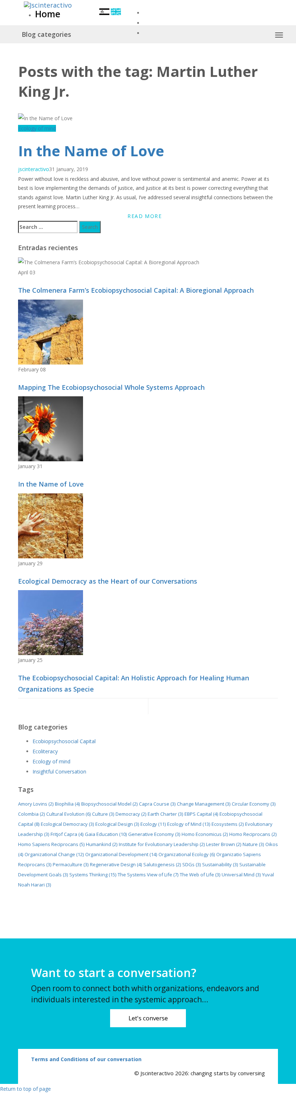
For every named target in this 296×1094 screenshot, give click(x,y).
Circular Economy (253, 804)
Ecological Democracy (67, 824)
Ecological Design (117, 824)
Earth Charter (165, 814)
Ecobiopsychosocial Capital (64, 741)
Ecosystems (228, 824)
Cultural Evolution (68, 814)
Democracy (131, 814)
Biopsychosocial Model (109, 804)
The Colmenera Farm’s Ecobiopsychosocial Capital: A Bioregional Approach (136, 290)
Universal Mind (241, 874)
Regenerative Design (116, 864)
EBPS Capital (201, 814)
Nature (253, 844)
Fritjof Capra (67, 834)
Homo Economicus (205, 834)
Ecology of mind (37, 128)
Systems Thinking (92, 874)
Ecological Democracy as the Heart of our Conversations (107, 581)
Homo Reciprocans (253, 834)
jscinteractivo (33, 169)
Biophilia (67, 804)
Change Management (203, 804)
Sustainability (220, 864)
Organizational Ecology (186, 854)
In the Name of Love (91, 151)
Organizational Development (121, 854)
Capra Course (157, 804)
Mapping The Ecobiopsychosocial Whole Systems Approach (111, 387)
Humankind (101, 844)
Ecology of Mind (188, 824)
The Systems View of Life (148, 874)
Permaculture (70, 864)
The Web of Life (200, 874)
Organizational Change (54, 854)
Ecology (153, 824)
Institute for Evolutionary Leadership (162, 844)
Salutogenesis (162, 864)
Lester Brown (223, 844)
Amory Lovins (35, 804)
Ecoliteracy (45, 751)
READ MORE (144, 216)
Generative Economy (154, 834)
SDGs (191, 864)
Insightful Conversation (59, 771)
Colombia (31, 814)
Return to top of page (25, 1088)
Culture (103, 814)
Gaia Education (106, 834)
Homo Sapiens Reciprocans (51, 844)
